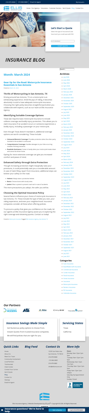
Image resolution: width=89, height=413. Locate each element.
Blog (73, 8)
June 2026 (66, 80)
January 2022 (67, 236)
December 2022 (68, 203)
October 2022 (67, 209)
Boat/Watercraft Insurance (72, 267)
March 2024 (67, 159)
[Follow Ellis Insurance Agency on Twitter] (46, 2)
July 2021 (66, 253)
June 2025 (66, 115)
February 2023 (68, 198)
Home (28, 8)
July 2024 (66, 148)
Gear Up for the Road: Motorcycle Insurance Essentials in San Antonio (28, 83)
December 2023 (68, 168)
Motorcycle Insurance (15, 219)
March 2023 (67, 195)
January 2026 (67, 95)
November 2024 (68, 136)
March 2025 (67, 124)
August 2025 (67, 109)
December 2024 (68, 133)
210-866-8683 (53, 360)
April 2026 (66, 86)
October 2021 (67, 245)
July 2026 (66, 77)
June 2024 (66, 151)
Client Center (9, 367)
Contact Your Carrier (11, 369)
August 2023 (67, 180)
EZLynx (47, 404)
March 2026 (67, 89)
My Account (80, 2)
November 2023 (68, 171)
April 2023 (66, 192)
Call (76, 410)
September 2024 (68, 142)
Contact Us (79, 8)
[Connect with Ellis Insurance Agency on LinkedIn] (44, 2)
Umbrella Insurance (69, 293)
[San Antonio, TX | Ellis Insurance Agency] (13, 8)
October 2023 (67, 174)
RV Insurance (67, 290)
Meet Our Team (10, 356)
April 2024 (66, 156)
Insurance (44, 8)
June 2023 (66, 186)
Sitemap (7, 380)
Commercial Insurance (70, 270)
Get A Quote (66, 8)
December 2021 (68, 239)
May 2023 (66, 189)
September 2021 (68, 248)
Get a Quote (57, 410)
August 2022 (67, 215)
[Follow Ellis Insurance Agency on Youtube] (47, 2)
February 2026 (68, 92)
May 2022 (66, 224)
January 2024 (67, 165)
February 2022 (68, 233)
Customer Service (55, 8)
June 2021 (66, 256)
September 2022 (68, 212)
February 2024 (68, 162)
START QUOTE (63, 46)
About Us (8, 354)
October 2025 (67, 104)
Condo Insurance (68, 273)
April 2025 (66, 121)
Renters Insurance (69, 287)
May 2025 (66, 118)
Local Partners (9, 362)
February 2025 (68, 127)
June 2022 (66, 221)
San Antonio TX (43, 219)
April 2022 (66, 227)
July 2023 (66, 183)
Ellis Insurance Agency (32, 219)
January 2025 (67, 130)
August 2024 (67, 145)
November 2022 (68, 206)
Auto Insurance (68, 264)
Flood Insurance (68, 275)
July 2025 (66, 112)
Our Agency (35, 8)
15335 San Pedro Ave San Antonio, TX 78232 (55, 352)
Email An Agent (35, 2)
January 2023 (67, 201)
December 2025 (68, 98)
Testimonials (9, 364)
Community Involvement (12, 359)
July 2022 (66, 218)
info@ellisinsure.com (55, 367)
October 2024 (67, 139)
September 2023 (68, 177)
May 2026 (66, 83)
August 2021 (67, 251)
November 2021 (68, 242)
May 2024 (66, 153)
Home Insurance (68, 278)
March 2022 (67, 230)
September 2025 (68, 106)
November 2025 (68, 101)
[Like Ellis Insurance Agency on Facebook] (43, 2)
